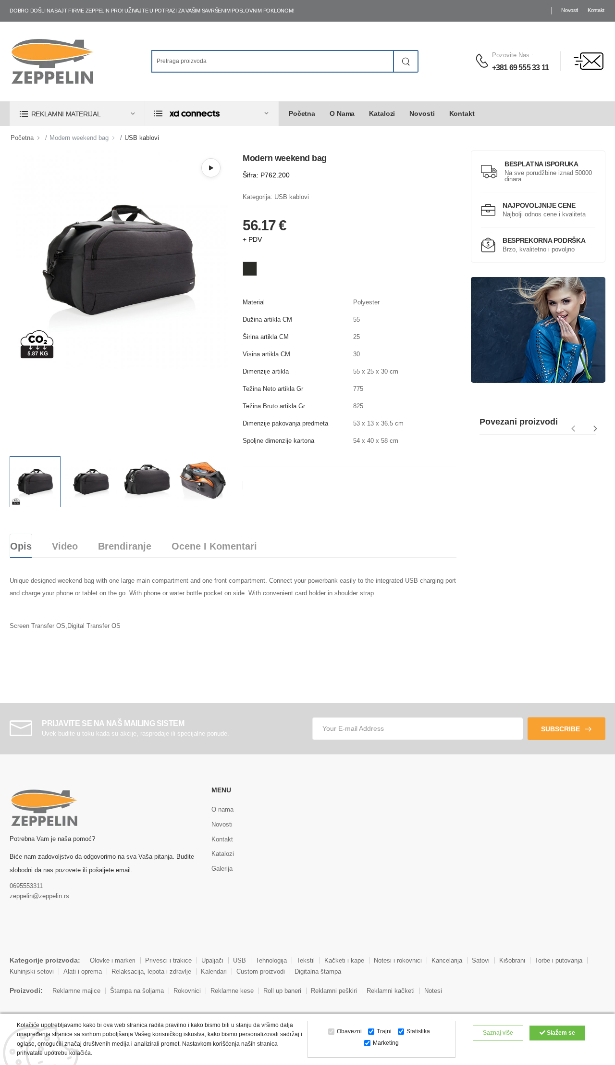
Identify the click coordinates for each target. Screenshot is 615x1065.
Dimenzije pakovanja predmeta (285, 423)
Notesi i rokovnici (398, 960)
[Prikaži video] (211, 167)
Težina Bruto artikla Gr (274, 406)
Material (254, 302)
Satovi (481, 960)
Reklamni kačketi (391, 991)
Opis (21, 546)
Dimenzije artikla (266, 371)
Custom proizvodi (260, 971)
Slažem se (560, 1032)
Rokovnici (187, 991)
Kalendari (214, 971)
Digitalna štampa (318, 971)
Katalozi (382, 113)
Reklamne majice (76, 991)
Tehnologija (271, 960)
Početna (302, 113)
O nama (342, 113)
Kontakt (596, 10)
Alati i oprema (82, 971)
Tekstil (305, 960)
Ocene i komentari (214, 546)
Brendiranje (124, 546)
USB (239, 960)
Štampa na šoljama (137, 991)
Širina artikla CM (266, 336)
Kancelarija (446, 960)
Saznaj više (498, 1032)
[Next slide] (595, 428)
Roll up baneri (282, 991)
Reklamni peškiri (334, 991)
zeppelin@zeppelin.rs (39, 896)
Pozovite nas (510, 55)
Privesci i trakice (168, 960)
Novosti (569, 10)
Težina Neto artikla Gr (273, 388)
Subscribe (560, 729)
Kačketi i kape (344, 960)
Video (65, 546)
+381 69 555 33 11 (520, 67)
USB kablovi (141, 137)
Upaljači (212, 960)
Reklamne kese (232, 991)
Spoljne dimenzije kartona (278, 440)
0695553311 (26, 886)
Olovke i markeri (112, 960)
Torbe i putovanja (558, 960)
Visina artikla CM (266, 354)
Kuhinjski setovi (32, 971)
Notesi (433, 991)
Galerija (222, 868)
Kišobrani (512, 960)
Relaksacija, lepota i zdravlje (151, 971)
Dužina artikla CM (267, 319)
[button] (77, 113)
